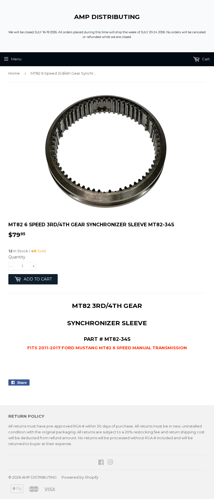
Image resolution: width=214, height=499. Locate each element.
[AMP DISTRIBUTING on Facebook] (101, 463)
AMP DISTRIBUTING (107, 17)
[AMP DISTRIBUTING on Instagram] (110, 463)
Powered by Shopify (80, 477)
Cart (205, 59)
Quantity (16, 257)
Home (14, 73)
